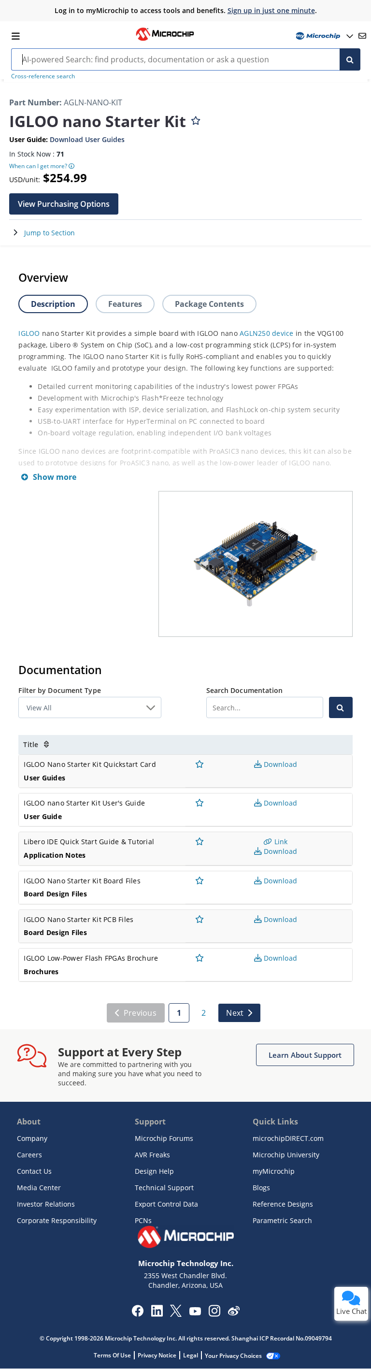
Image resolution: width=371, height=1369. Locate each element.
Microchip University (286, 1154)
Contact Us (34, 1171)
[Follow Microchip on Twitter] (176, 1314)
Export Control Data (166, 1204)
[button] (63, 204)
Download (279, 764)
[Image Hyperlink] (165, 39)
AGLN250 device (267, 333)
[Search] (350, 59)
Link (279, 841)
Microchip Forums (164, 1138)
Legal (190, 1355)
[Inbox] (362, 35)
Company (32, 1138)
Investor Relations (46, 1204)
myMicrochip (274, 1171)
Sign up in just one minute (271, 10)
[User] (323, 36)
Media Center (39, 1187)
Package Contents (209, 304)
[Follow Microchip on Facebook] (137, 1314)
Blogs (261, 1187)
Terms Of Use (112, 1355)
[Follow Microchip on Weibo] (234, 1313)
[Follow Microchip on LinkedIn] (157, 1314)
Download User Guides (87, 139)
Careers (29, 1154)
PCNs (143, 1220)
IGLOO (29, 333)
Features (125, 304)
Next (234, 1013)
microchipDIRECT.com (288, 1138)
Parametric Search (282, 1220)
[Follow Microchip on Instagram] (214, 1314)
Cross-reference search (43, 76)
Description (53, 304)
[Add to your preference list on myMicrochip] (195, 118)
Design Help (154, 1171)
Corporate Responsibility (57, 1220)
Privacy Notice (157, 1355)
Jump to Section (49, 232)
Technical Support (164, 1187)
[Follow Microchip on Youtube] (195, 1312)
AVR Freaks (152, 1154)
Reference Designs (283, 1204)
